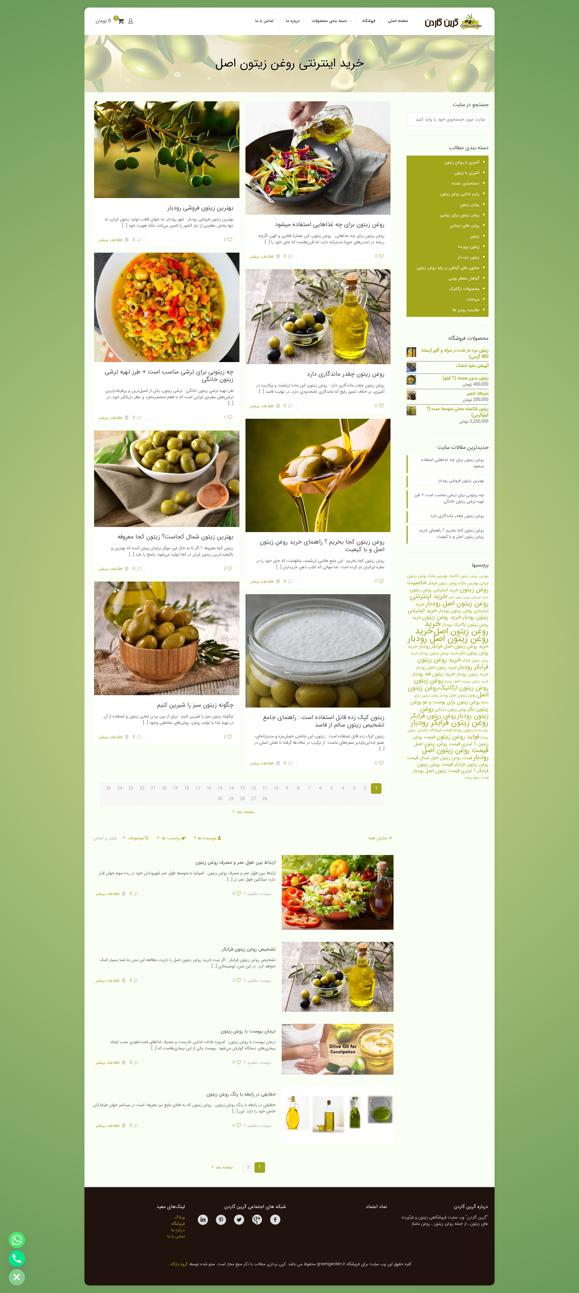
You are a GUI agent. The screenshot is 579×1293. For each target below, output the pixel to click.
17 (197, 788)
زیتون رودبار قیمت (457, 730)
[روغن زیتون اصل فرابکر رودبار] (452, 21)
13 (242, 788)
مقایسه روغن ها (466, 310)
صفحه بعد (245, 812)
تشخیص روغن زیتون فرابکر (249, 949)
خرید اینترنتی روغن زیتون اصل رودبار (449, 600)
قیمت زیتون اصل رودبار (436, 771)
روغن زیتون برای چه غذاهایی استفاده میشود (329, 224)
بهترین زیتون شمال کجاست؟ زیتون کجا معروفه (175, 536)
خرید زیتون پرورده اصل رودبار (466, 681)
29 (231, 799)
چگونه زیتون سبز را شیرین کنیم (195, 705)
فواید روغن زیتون (457, 736)
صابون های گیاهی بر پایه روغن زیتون (447, 267)
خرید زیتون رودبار (473, 674)
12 (253, 788)
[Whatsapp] (17, 1240)
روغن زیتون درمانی (451, 709)
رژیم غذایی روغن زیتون (459, 194)
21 (153, 788)
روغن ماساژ (481, 730)
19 (175, 788)
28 (242, 799)
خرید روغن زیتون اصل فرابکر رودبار (454, 646)
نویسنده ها (207, 838)
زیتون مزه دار (468, 257)
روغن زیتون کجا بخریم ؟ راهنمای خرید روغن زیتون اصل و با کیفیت (322, 545)
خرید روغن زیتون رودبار (438, 653)
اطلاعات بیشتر (262, 256)
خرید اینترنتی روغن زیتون (434, 590)
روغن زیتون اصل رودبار (458, 695)
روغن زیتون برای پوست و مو (451, 702)
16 (209, 788)
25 (108, 788)
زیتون (474, 236)
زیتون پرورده (468, 246)
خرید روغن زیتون (441, 617)
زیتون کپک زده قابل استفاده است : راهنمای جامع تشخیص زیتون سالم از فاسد (323, 721)
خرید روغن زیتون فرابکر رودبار (453, 663)
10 (276, 788)
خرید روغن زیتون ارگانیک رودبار (450, 621)
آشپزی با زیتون (466, 172)
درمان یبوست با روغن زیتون (248, 1031)
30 (220, 799)
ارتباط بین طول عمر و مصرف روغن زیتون (235, 862)
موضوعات (136, 838)
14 (231, 788)
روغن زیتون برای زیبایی (459, 215)
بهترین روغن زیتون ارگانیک (469, 576)
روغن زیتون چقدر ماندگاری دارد (345, 374)
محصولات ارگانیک (464, 288)
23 (130, 788)
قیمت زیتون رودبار (477, 777)
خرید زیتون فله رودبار (433, 674)
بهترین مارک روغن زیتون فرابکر (453, 583)
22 (142, 788)
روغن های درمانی (464, 225)
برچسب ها (171, 838)
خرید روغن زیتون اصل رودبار (448, 634)
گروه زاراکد (179, 1264)
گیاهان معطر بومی (463, 278)
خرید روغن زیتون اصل (456, 627)
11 (264, 788)
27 (253, 799)
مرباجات (472, 299)
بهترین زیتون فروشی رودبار (200, 208)
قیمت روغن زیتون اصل (437, 744)
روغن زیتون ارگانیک (464, 688)
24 (119, 788)
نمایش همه (378, 838)
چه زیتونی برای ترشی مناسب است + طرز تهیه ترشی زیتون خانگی (169, 375)
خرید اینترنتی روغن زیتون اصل (468, 597)
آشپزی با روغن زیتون (461, 162)
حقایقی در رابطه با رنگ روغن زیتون (241, 1094)
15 (220, 788)
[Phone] (17, 1258)
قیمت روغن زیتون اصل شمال (445, 758)
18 (186, 788)
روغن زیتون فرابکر (433, 716)
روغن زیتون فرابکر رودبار (450, 722)
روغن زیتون (469, 204)
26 (264, 799)
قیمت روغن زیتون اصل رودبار (455, 754)
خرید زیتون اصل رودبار (436, 667)
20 (164, 788)
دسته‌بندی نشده (465, 183)
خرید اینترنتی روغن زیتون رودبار (452, 607)
